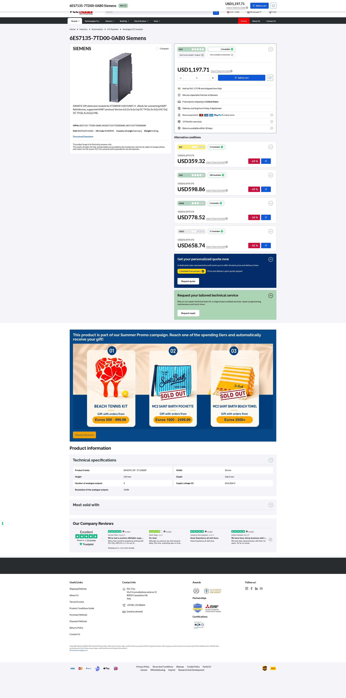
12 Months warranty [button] (192, 121)
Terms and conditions (162, 666)
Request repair (188, 313)
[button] (270, 52)
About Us (74, 595)
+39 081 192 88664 (136, 605)
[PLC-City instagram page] (246, 588)
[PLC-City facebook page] (251, 588)
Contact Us (75, 634)
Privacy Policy (142, 666)
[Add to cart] (266, 161)
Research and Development (191, 670)
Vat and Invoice (77, 601)
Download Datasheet (83, 136)
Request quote (188, 281)
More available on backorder (220, 55)
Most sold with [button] (86, 505)
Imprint (171, 670)
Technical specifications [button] (94, 460)
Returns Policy (76, 627)
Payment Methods (78, 621)
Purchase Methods (78, 614)
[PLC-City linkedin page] (256, 588)
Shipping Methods (78, 588)
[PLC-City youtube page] (261, 588)
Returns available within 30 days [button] (197, 128)
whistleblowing (157, 670)
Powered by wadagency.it (78, 650)
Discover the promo (84, 435)
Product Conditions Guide (82, 608)
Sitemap (180, 666)
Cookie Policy (193, 666)
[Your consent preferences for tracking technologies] (2, 523)
